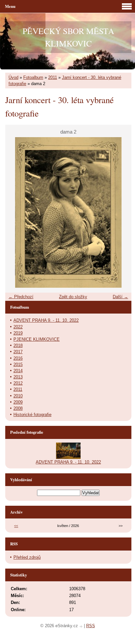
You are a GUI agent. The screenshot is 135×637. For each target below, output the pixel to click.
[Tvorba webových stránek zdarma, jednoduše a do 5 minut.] (81, 626)
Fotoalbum (33, 77)
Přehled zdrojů (27, 557)
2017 (18, 351)
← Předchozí (21, 296)
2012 (18, 383)
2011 (52, 77)
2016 (18, 358)
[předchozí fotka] (16, 212)
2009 (18, 402)
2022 (18, 326)
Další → (120, 296)
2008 (18, 408)
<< (16, 526)
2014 (18, 370)
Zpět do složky (73, 296)
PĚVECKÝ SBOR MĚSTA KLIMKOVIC (68, 37)
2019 (18, 333)
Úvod (13, 77)
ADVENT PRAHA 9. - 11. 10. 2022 (46, 320)
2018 (18, 345)
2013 (18, 376)
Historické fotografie (32, 414)
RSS (90, 625)
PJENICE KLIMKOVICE (36, 339)
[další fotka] (120, 212)
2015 (18, 364)
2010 (18, 395)
